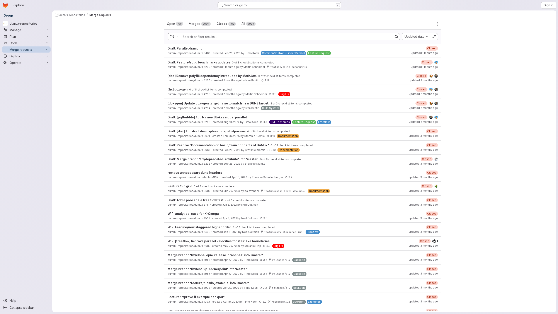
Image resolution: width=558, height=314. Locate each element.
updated (424, 53)
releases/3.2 (281, 259)
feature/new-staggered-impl (284, 232)
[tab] (175, 23)
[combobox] (416, 36)
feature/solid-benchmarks (288, 66)
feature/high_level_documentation (288, 191)
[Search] (396, 36)
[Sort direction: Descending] (434, 36)
